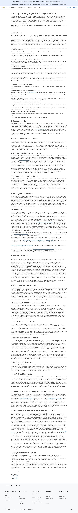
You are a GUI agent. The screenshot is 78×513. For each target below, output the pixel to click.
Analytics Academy (22, 498)
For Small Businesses (21, 7)
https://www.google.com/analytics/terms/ (26, 398)
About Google (22, 509)
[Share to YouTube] (17, 486)
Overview (6, 495)
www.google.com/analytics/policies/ (21, 233)
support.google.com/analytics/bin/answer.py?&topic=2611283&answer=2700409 (38, 240)
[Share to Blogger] (11, 486)
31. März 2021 (16, 477)
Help (72, 509)
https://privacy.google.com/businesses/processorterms (43, 248)
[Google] (3, 7)
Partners (69, 7)
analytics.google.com (32, 92)
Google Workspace (62, 498)
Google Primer (21, 503)
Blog (40, 7)
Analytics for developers (36, 497)
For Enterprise (7, 500)
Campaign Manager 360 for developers (37, 503)
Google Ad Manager (49, 498)
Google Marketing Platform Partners (37, 494)
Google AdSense (49, 496)
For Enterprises (29, 7)
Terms (18, 509)
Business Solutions (62, 496)
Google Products (30, 509)
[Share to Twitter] (14, 486)
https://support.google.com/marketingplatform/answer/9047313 (23, 245)
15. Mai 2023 (15, 475)
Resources (36, 7)
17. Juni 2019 (15, 478)
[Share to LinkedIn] (20, 486)
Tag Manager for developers (37, 499)
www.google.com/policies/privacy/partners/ (44, 222)
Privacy (14, 509)
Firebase (47, 503)
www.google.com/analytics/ (41, 129)
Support (75, 7)
